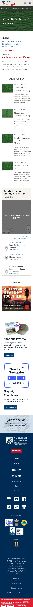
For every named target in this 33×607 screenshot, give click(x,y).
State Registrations (16, 588)
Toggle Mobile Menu (27, 3)
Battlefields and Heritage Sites (15, 8)
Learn (16, 458)
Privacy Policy (16, 578)
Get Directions (10, 51)
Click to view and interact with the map (16, 216)
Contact (16, 491)
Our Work (16, 476)
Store (19, 486)
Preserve (16, 470)
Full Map (25, 236)
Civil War (5, 16)
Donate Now (16, 451)
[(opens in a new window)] (9, 499)
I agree (4, 606)
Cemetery (23, 84)
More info (11, 606)
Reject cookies (20, 606)
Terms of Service (16, 583)
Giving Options (16, 481)
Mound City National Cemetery (22, 114)
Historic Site (19, 254)
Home (9, 3)
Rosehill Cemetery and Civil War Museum (22, 140)
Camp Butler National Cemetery (22, 89)
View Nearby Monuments (20, 239)
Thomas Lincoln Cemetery (21, 167)
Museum (23, 135)
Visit (6, 8)
